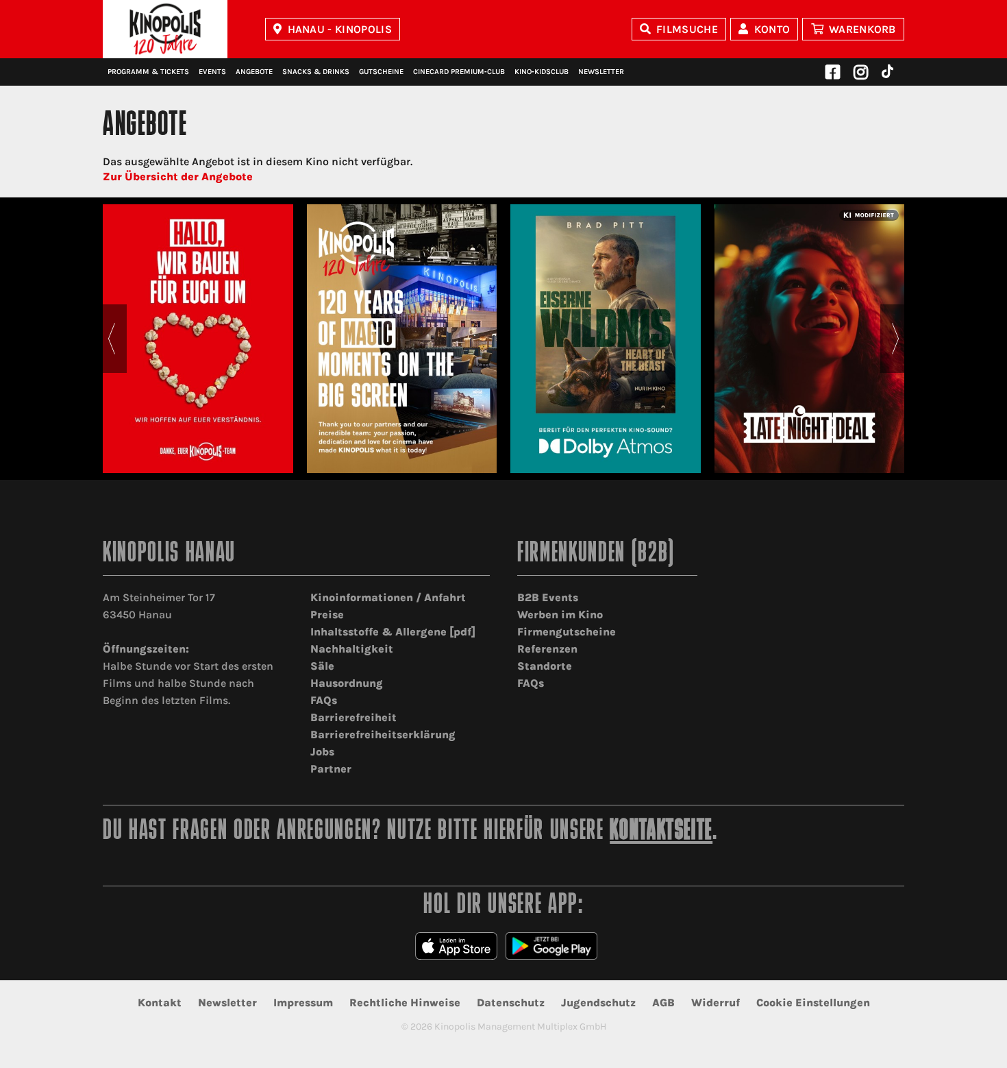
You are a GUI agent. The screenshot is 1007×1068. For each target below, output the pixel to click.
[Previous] (111, 338)
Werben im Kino (560, 614)
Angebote (254, 71)
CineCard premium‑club (459, 71)
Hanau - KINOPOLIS (340, 29)
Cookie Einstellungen (813, 1002)
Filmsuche (687, 29)
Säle (322, 665)
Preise (327, 614)
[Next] (895, 338)
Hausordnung (346, 683)
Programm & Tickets (148, 71)
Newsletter (601, 71)
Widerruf (715, 1002)
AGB (663, 1002)
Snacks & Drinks (315, 71)
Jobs (322, 751)
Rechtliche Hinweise (404, 1002)
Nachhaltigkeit (351, 648)
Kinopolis (165, 29)
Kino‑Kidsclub (541, 71)
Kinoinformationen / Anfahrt (388, 597)
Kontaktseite (661, 832)
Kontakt (160, 1002)
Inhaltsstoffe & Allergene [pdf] (392, 631)
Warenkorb (862, 29)
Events (212, 71)
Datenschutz (511, 1002)
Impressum (303, 1002)
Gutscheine (381, 71)
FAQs (323, 700)
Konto (772, 29)
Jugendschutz (598, 1002)
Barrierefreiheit (353, 717)
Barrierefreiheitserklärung (383, 734)
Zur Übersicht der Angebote (178, 176)
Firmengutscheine (566, 631)
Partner (330, 768)
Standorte (544, 665)
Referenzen (547, 648)
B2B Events (547, 597)
